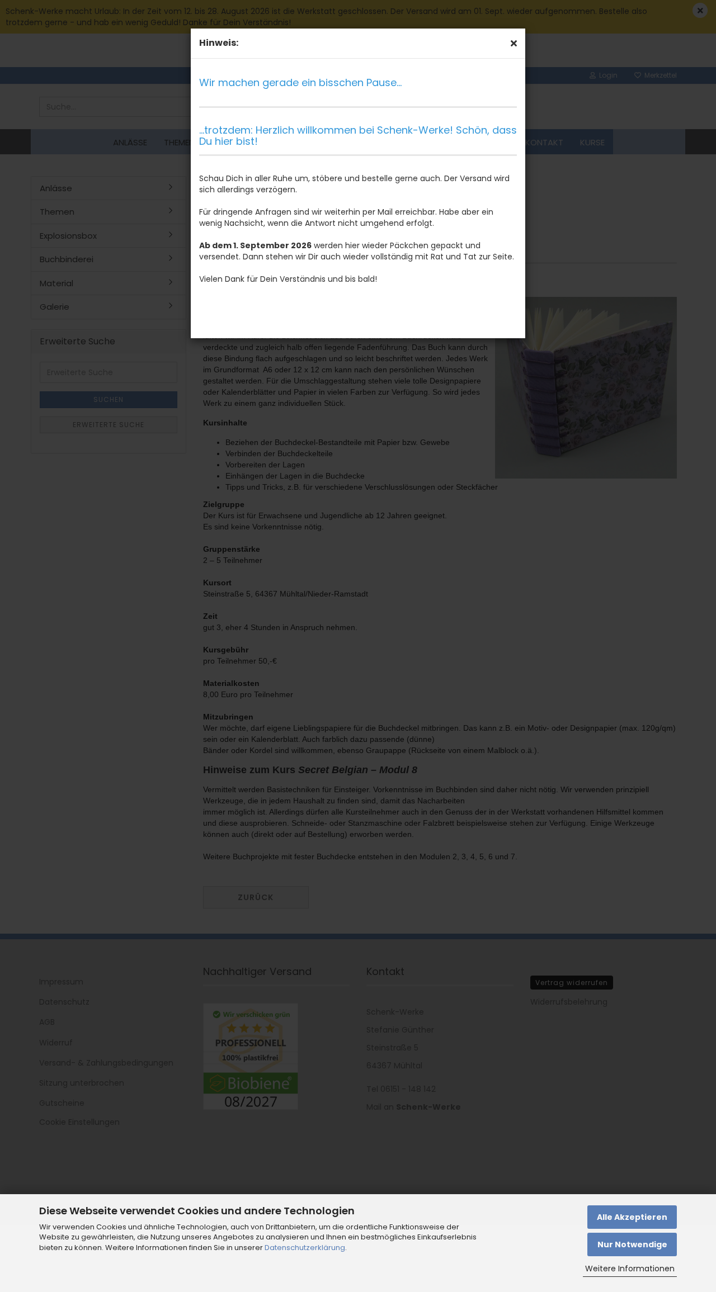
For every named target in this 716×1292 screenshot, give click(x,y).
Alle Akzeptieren (632, 1217)
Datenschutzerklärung (305, 1247)
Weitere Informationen (630, 1268)
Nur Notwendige (632, 1244)
